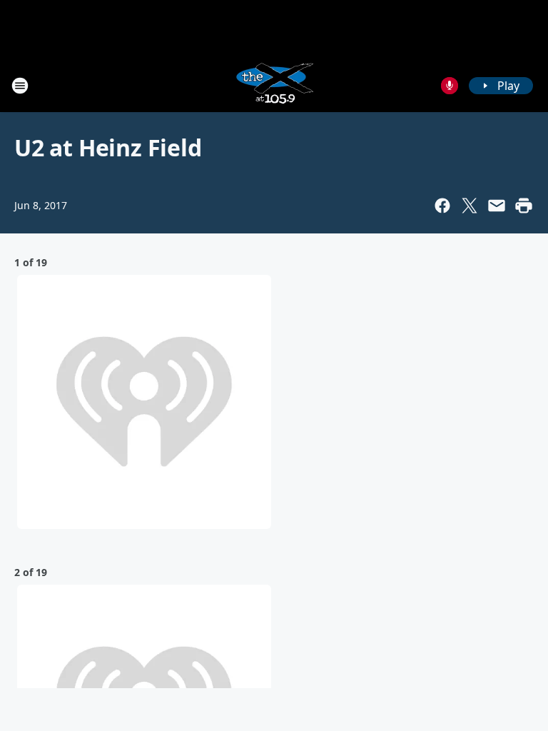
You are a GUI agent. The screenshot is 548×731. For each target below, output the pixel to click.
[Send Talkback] (449, 85)
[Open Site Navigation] (20, 85)
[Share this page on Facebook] (442, 206)
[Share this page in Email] (497, 206)
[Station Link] (274, 85)
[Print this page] (524, 206)
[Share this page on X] (470, 206)
